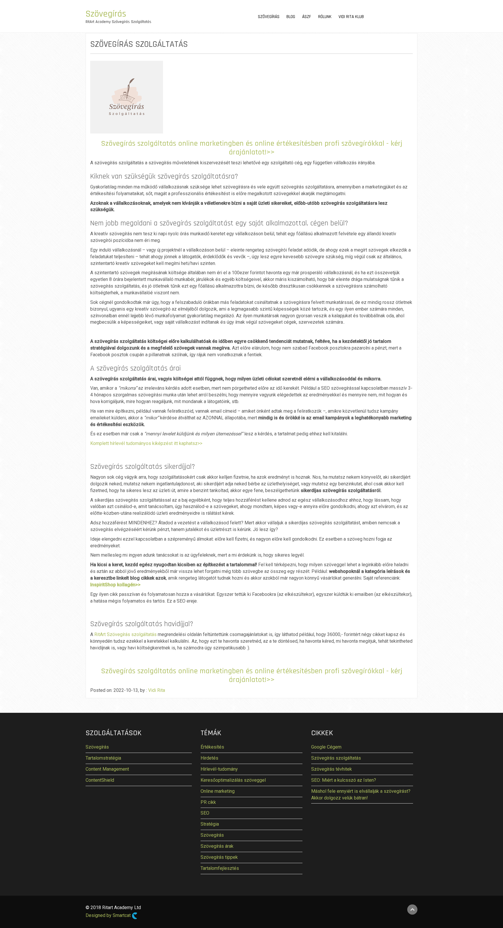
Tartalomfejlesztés (220, 868)
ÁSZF (306, 16)
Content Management (107, 769)
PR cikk (208, 802)
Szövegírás (106, 14)
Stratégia (210, 824)
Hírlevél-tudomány (219, 769)
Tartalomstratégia (103, 758)
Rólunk (325, 16)
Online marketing (218, 791)
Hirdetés (209, 758)
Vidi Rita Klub (351, 16)
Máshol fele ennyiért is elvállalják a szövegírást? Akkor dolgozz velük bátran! (360, 794)
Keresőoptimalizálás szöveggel (233, 780)
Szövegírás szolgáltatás (336, 758)
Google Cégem (326, 747)
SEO (205, 813)
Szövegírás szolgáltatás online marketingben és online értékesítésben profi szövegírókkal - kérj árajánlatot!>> (251, 148)
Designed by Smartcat (109, 915)
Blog (290, 16)
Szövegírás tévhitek (331, 769)
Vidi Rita (156, 690)
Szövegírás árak (217, 846)
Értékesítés (212, 747)
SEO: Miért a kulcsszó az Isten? (343, 780)
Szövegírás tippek (219, 857)
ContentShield (100, 780)
